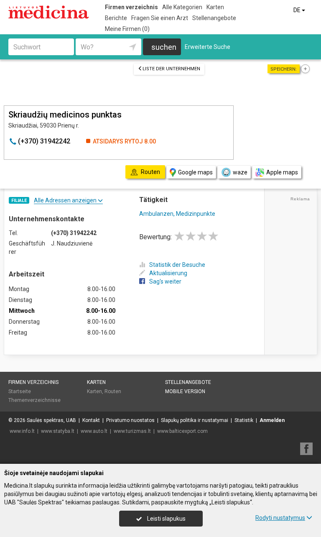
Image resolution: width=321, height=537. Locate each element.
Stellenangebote (214, 18)
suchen (163, 47)
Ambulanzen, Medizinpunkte (177, 213)
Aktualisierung (168, 273)
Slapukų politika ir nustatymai (194, 420)
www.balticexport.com (182, 431)
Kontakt (91, 420)
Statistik (243, 420)
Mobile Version (185, 391)
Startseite (19, 391)
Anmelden (272, 420)
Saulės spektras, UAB (51, 420)
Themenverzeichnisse (34, 400)
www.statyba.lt (57, 431)
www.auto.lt (94, 431)
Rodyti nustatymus (280, 517)
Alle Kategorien (182, 7)
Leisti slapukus (166, 518)
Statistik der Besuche (177, 264)
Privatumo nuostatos (130, 420)
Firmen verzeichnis (131, 7)
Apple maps (282, 172)
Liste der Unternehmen (171, 69)
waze (240, 172)
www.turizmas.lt (132, 431)
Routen (112, 391)
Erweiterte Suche (207, 46)
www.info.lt (22, 431)
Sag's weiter (165, 281)
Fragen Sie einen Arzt (159, 18)
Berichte (116, 18)
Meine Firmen (127, 29)
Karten (215, 7)
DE (297, 10)
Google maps (195, 172)
